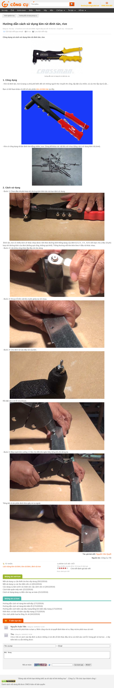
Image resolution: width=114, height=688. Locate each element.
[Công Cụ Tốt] (20, 7)
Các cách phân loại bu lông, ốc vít (16, 614)
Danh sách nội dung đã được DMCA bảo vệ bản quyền (23, 684)
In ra (29, 31)
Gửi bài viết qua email (14, 31)
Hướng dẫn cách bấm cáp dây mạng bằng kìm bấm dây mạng (27, 609)
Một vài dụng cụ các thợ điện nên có (17, 584)
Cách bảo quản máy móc (12, 589)
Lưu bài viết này (41, 31)
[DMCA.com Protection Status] (8, 682)
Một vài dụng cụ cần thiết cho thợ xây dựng (20, 581)
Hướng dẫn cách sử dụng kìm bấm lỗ (17, 606)
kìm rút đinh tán (43, 89)
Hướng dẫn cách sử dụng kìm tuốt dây (18, 603)
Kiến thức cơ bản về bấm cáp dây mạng (18, 612)
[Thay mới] (49, 665)
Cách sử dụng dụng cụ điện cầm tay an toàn (20, 592)
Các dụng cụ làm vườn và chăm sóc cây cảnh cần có (24, 587)
